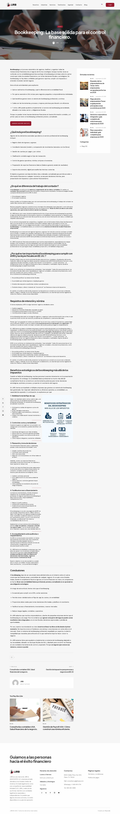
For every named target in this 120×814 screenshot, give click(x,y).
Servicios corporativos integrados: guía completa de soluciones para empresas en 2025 (98, 119)
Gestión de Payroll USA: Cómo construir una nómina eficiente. (56, 728)
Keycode (107, 811)
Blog (60, 26)
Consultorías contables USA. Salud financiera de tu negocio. (24, 728)
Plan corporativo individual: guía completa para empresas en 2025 (97, 133)
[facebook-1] (50, 793)
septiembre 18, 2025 (101, 112)
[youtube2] (59, 793)
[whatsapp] (42, 793)
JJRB (21, 681)
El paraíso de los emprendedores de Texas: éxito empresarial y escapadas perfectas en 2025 (98, 86)
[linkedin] (46, 793)
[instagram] (54, 793)
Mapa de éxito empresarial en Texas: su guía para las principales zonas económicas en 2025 (98, 103)
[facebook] (3, 407)
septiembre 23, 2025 (101, 78)
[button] (12, 657)
